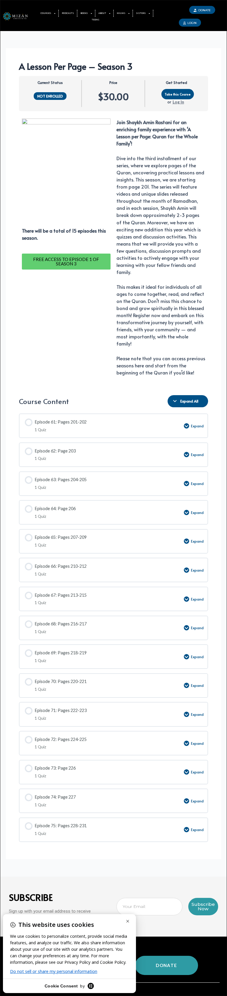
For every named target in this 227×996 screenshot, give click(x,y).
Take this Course (178, 94)
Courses (45, 13)
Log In (178, 101)
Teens (95, 19)
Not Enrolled (50, 95)
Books (84, 13)
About (102, 13)
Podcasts (68, 13)
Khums (121, 13)
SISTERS (141, 13)
